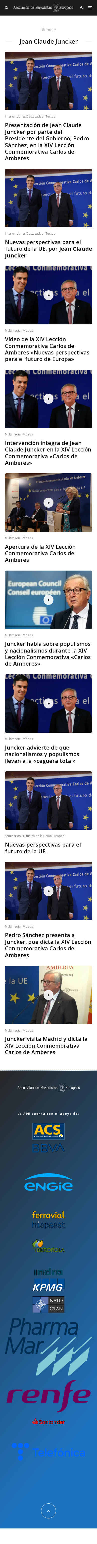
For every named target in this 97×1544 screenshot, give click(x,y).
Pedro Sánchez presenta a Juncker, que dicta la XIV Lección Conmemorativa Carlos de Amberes (48, 945)
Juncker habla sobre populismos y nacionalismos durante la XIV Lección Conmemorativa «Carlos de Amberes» (48, 653)
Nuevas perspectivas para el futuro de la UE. (43, 847)
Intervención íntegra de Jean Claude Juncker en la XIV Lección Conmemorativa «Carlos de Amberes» (48, 452)
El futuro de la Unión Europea (43, 836)
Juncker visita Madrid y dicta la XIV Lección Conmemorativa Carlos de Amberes (46, 1045)
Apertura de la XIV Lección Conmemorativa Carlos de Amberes (40, 553)
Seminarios (13, 836)
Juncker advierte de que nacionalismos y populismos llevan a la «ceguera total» (42, 754)
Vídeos (28, 330)
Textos (50, 116)
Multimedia (13, 330)
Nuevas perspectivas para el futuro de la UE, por (48, 248)
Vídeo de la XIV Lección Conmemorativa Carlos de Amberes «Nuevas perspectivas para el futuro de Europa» (47, 349)
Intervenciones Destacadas (24, 116)
